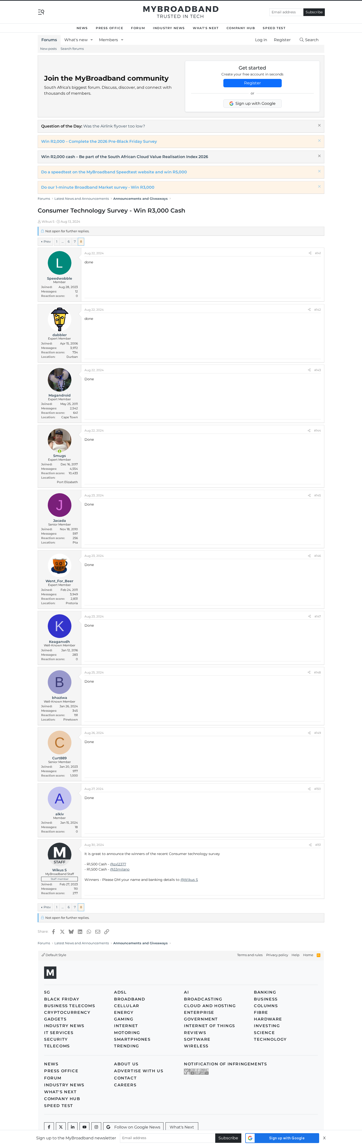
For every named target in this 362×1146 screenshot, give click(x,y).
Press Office (109, 28)
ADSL (120, 992)
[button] (91, 40)
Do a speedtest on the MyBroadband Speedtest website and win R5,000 (114, 172)
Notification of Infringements (225, 1064)
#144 (317, 430)
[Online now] (59, 451)
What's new (76, 39)
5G (47, 992)
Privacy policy (277, 955)
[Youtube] (84, 1127)
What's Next (206, 28)
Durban (72, 357)
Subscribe (314, 12)
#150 (317, 789)
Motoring (127, 1032)
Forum (138, 28)
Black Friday (61, 999)
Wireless (196, 1046)
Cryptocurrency (67, 1012)
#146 (317, 556)
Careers (125, 1085)
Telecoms (57, 1046)
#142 (317, 309)
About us (126, 1064)
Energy (124, 1012)
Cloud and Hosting (210, 1005)
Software (197, 1039)
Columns (266, 1005)
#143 (317, 370)
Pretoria (72, 603)
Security (56, 1039)
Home (308, 955)
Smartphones (132, 1039)
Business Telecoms (69, 1005)
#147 (317, 616)
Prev (47, 241)
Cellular (126, 1005)
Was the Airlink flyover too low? (114, 126)
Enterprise (199, 1012)
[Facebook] (49, 1127)
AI (186, 992)
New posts (48, 49)
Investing (267, 1025)
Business (266, 999)
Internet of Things (209, 1025)
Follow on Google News (137, 1127)
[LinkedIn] (73, 1127)
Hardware (268, 1019)
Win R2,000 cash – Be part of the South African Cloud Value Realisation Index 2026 (124, 156)
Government (201, 1019)
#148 (317, 672)
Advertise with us (138, 1071)
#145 (317, 495)
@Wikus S (189, 879)
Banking (265, 992)
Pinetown (70, 719)
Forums (49, 39)
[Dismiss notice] (319, 125)
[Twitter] (61, 1127)
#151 (318, 845)
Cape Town (69, 417)
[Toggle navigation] (41, 11)
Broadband (129, 999)
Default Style (55, 955)
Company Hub (241, 28)
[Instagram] (96, 1127)
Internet (126, 1025)
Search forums (72, 49)
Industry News (169, 28)
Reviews (195, 1032)
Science (264, 1032)
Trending (126, 1046)
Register (252, 83)
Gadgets (55, 1019)
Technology (270, 1039)
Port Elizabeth (67, 482)
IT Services (59, 1032)
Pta (75, 542)
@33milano (120, 869)
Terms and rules (250, 955)
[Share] (310, 253)
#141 (318, 253)
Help (295, 955)
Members (108, 39)
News (82, 28)
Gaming (123, 1019)
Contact (125, 1078)
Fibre (261, 1012)
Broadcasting (203, 999)
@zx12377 (118, 864)
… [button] (63, 241)
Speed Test (274, 28)
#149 (317, 733)
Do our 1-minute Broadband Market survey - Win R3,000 (97, 187)
